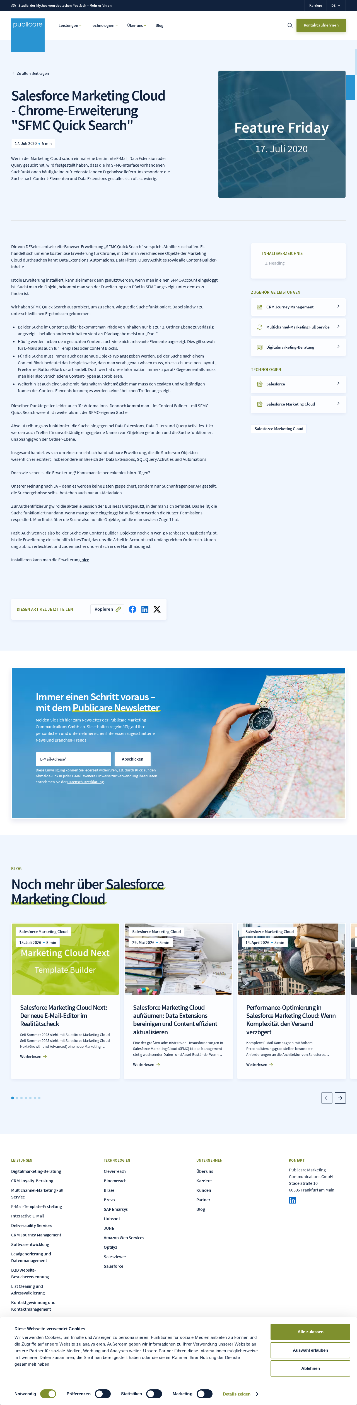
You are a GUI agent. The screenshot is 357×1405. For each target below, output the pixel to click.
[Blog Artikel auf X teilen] (157, 609)
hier (85, 559)
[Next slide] (340, 1098)
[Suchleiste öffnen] (290, 25)
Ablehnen (310, 1368)
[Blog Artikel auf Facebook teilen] (132, 609)
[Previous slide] (326, 1098)
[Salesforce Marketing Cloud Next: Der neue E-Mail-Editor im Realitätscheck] (65, 1001)
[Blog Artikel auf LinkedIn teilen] (145, 609)
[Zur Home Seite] (28, 35)
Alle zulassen (311, 1331)
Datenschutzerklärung (85, 781)
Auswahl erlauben (310, 1350)
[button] (336, 5)
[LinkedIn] (292, 1200)
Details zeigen (236, 1394)
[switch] (103, 1393)
